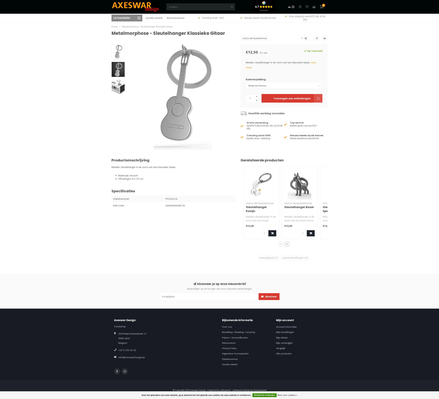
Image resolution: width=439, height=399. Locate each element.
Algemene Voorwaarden (235, 353)
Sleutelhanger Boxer (299, 207)
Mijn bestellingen (285, 332)
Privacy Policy (229, 348)
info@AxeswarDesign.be (131, 357)
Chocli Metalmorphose (254, 38)
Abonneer (270, 296)
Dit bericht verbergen (264, 395)
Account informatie (286, 326)
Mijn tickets (282, 337)
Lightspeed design (241, 390)
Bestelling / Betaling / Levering (238, 332)
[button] (281, 244)
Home (114, 26)
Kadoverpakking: (256, 79)
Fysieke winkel (154, 18)
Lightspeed (225, 390)
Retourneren (229, 342)
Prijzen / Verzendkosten (235, 337)
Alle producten (284, 353)
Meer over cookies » (287, 395)
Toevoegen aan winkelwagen (292, 98)
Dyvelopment (259, 390)
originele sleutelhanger (295, 257)
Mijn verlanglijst (284, 342)
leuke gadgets (268, 257)
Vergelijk (280, 348)
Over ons (227, 326)
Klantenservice (175, 18)
